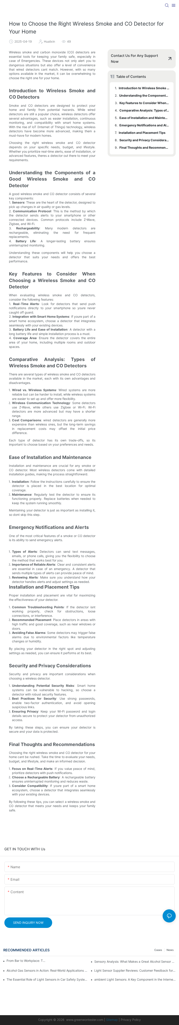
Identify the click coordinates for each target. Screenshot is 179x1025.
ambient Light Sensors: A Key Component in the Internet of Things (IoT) (135, 979)
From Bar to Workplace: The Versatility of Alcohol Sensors (26, 960)
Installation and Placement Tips (142, 132)
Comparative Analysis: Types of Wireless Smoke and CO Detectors (144, 110)
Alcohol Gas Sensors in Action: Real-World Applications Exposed (47, 970)
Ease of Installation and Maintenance (144, 118)
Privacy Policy (131, 1020)
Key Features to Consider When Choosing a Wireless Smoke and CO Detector (144, 103)
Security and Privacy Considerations (144, 140)
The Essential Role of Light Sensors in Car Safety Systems (47, 979)
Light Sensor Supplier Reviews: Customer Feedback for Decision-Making (135, 970)
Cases (158, 950)
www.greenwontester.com (84, 1020)
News (170, 950)
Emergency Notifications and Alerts (144, 125)
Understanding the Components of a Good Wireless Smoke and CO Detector (144, 95)
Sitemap (112, 1020)
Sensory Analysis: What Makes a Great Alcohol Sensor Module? (135, 961)
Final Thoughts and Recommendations (144, 147)
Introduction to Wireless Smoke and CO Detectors (144, 88)
